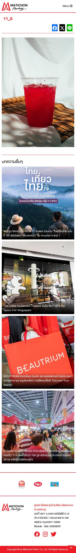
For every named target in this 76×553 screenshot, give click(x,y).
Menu (66, 6)
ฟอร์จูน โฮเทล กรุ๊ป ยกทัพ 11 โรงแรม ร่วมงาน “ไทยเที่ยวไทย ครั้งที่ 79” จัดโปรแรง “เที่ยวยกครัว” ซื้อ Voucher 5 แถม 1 (38, 233)
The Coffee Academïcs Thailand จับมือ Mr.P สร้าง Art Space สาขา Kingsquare (34, 308)
